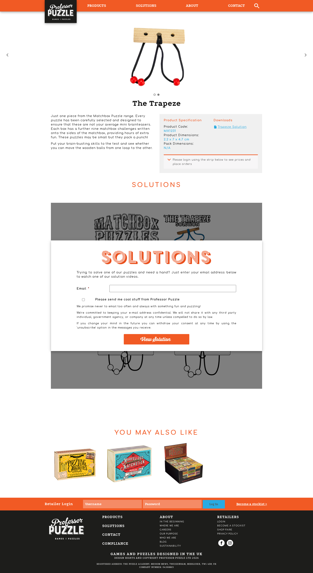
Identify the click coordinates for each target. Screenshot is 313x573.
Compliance (115, 544)
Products (112, 517)
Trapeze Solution (232, 127)
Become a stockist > (251, 504)
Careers (165, 530)
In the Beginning (172, 521)
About (192, 6)
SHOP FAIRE (224, 530)
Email (83, 288)
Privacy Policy (227, 534)
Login (221, 521)
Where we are (169, 525)
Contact (236, 6)
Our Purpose (169, 534)
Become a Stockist (231, 525)
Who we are (168, 538)
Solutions (146, 6)
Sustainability (170, 546)
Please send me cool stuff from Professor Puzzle (137, 299)
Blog (163, 542)
